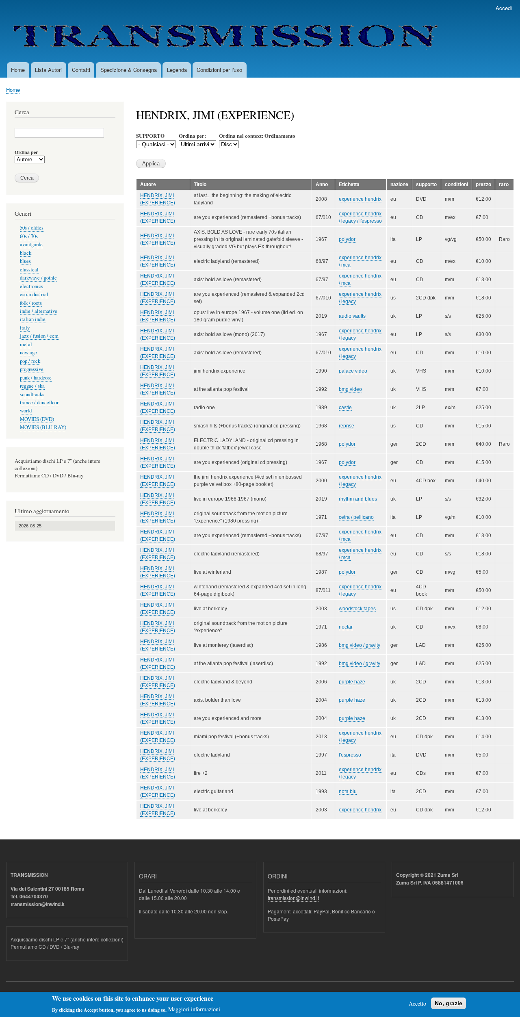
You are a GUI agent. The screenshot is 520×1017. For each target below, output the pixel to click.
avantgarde (31, 244)
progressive (31, 369)
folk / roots (31, 302)
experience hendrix (360, 199)
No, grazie (448, 1003)
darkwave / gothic (38, 277)
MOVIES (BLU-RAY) (43, 427)
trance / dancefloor (39, 402)
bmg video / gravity (359, 645)
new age (28, 352)
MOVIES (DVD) (37, 419)
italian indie (33, 319)
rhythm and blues (358, 499)
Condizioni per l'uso (219, 70)
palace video (353, 371)
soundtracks (32, 394)
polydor (347, 239)
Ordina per (26, 152)
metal (26, 344)
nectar (346, 627)
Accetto (417, 1003)
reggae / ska (32, 385)
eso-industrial (34, 294)
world (26, 410)
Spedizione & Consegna (128, 70)
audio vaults (352, 316)
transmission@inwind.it (293, 897)
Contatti (81, 70)
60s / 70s (29, 236)
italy (25, 327)
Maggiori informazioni (194, 1009)
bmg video (350, 389)
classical (29, 269)
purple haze (352, 682)
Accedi (504, 8)
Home (18, 70)
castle (345, 407)
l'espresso (350, 755)
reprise (346, 426)
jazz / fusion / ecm (39, 335)
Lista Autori (48, 70)
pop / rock (30, 361)
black (25, 252)
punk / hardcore (36, 377)
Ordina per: (192, 135)
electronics (31, 286)
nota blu (348, 791)
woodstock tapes (357, 609)
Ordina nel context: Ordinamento (257, 135)
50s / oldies (31, 227)
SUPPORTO (150, 135)
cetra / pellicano (356, 517)
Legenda (177, 70)
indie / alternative (38, 311)
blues (25, 261)
